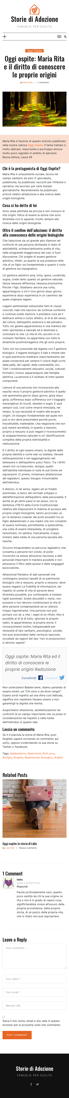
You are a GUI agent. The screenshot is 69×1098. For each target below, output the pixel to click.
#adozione (34, 753)
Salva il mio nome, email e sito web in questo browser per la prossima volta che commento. (32, 1023)
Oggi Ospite (34, 50)
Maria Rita (28, 82)
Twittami (51, 678)
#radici (58, 757)
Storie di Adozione (34, 19)
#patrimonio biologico (39, 757)
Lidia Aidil (9, 848)
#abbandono (18, 753)
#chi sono (49, 753)
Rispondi (22, 886)
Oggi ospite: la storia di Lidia (20, 843)
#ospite (18, 757)
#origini (7, 757)
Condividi (28, 678)
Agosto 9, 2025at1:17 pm (28, 883)
